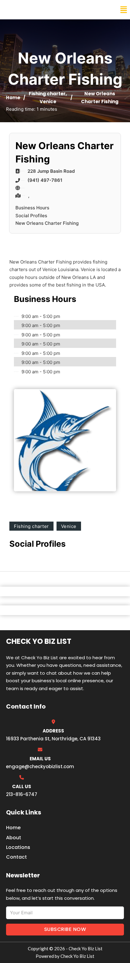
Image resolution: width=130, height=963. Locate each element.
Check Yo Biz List (31, 9)
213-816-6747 (21, 794)
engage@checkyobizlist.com (40, 766)
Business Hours (32, 208)
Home (13, 97)
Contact (16, 856)
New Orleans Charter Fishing (47, 223)
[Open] (123, 10)
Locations (18, 847)
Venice (48, 101)
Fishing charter (47, 93)
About (13, 837)
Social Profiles (31, 215)
